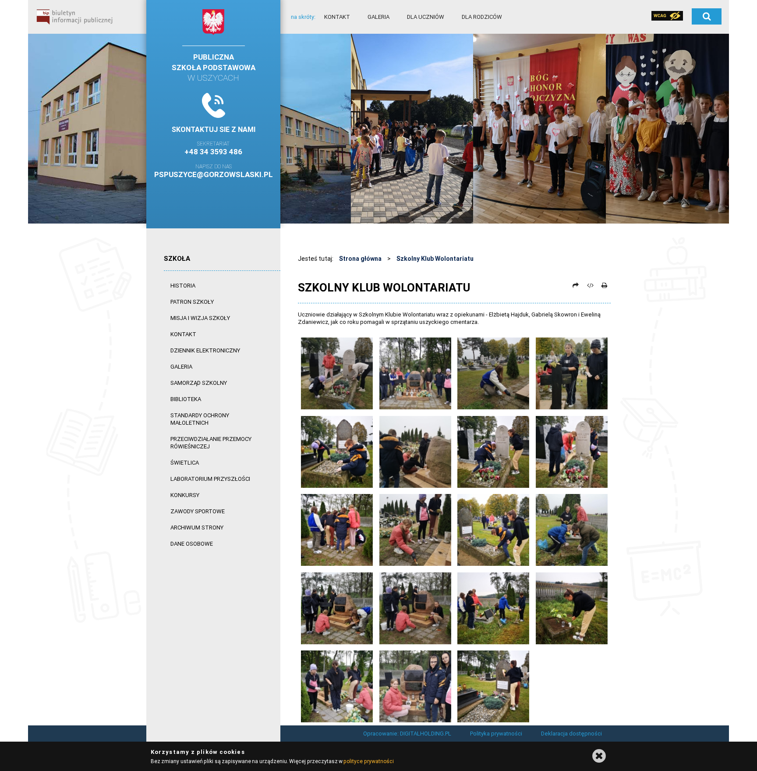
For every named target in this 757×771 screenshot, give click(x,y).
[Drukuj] (604, 285)
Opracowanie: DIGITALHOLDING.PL (407, 733)
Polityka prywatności (496, 733)
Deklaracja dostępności (571, 733)
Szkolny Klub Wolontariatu (435, 259)
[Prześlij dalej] (575, 285)
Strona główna (360, 259)
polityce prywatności (368, 761)
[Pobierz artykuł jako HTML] (590, 285)
